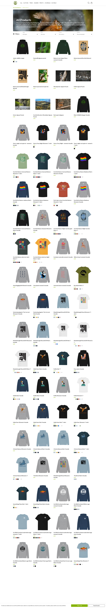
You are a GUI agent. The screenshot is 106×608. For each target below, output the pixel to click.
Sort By (78, 32)
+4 (41, 177)
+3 (41, 205)
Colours (60, 32)
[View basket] (91, 2)
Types (24, 32)
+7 (21, 262)
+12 (82, 177)
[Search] (88, 2)
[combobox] (30, 34)
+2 (82, 345)
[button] (37, 34)
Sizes (42, 32)
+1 (82, 233)
